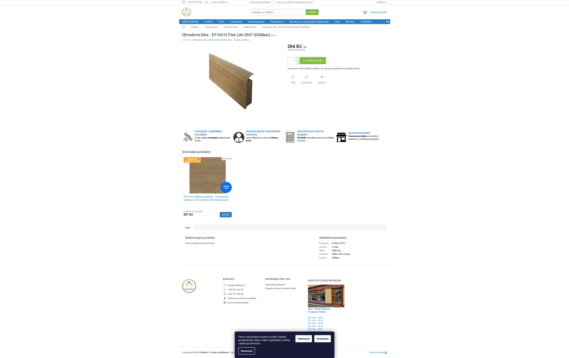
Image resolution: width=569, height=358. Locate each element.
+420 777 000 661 (235, 293)
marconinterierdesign (238, 302)
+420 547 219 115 (235, 289)
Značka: (241, 39)
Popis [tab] (187, 227)
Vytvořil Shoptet (377, 352)
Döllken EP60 (338, 243)
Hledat (312, 12)
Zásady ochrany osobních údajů (295, 2)
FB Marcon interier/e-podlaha (241, 298)
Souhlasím (323, 338)
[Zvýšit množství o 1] (298, 59)
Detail (225, 214)
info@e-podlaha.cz (236, 285)
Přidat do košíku (315, 60)
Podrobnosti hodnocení (220, 39)
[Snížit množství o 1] (298, 62)
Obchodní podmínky (260, 2)
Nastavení (246, 350)
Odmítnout (304, 338)
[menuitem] (190, 21)
